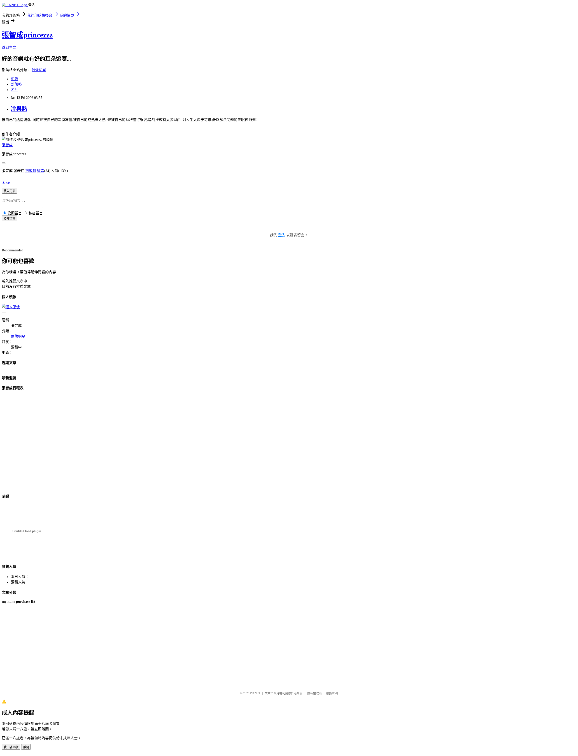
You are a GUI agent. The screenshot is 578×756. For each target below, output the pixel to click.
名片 (14, 90)
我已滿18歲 (11, 747)
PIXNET (255, 693)
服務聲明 (332, 693)
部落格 (16, 84)
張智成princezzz (27, 35)
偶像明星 (39, 70)
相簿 (14, 79)
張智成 (7, 145)
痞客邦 (30, 171)
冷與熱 (19, 109)
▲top (6, 182)
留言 (40, 171)
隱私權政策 (314, 693)
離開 (26, 747)
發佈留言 (9, 218)
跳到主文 (9, 47)
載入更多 (9, 191)
